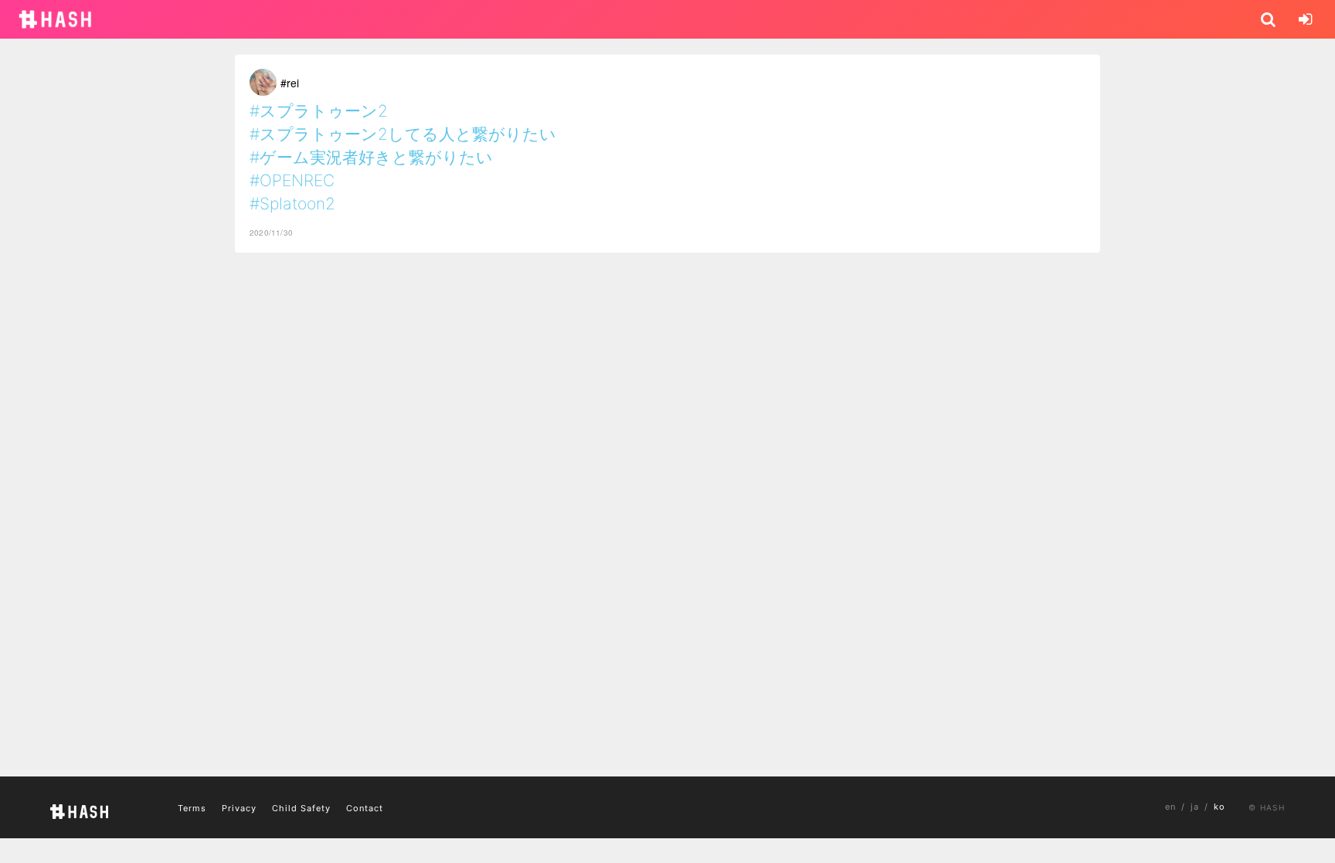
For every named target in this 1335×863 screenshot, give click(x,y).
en (1170, 806)
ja (1195, 806)
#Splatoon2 (292, 203)
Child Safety (301, 808)
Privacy (239, 808)
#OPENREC (292, 180)
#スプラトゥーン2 (319, 111)
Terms (192, 808)
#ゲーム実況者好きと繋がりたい (371, 157)
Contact (364, 808)
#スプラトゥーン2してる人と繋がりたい (403, 134)
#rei (289, 82)
